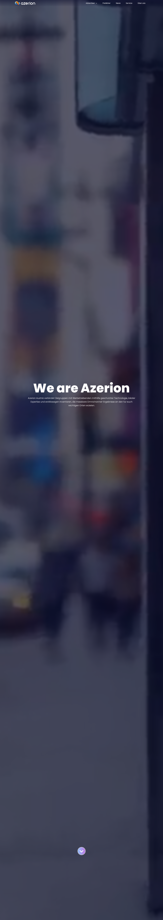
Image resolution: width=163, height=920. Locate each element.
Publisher (107, 3)
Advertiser (90, 3)
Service (129, 3)
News (118, 3)
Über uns (141, 3)
